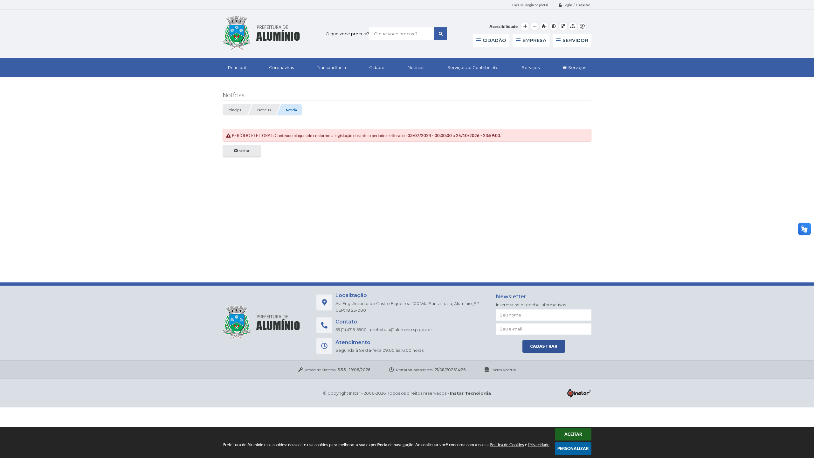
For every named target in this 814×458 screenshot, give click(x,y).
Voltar (244, 150)
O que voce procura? (347, 33)
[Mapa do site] (573, 26)
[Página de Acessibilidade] (582, 26)
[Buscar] (440, 33)
